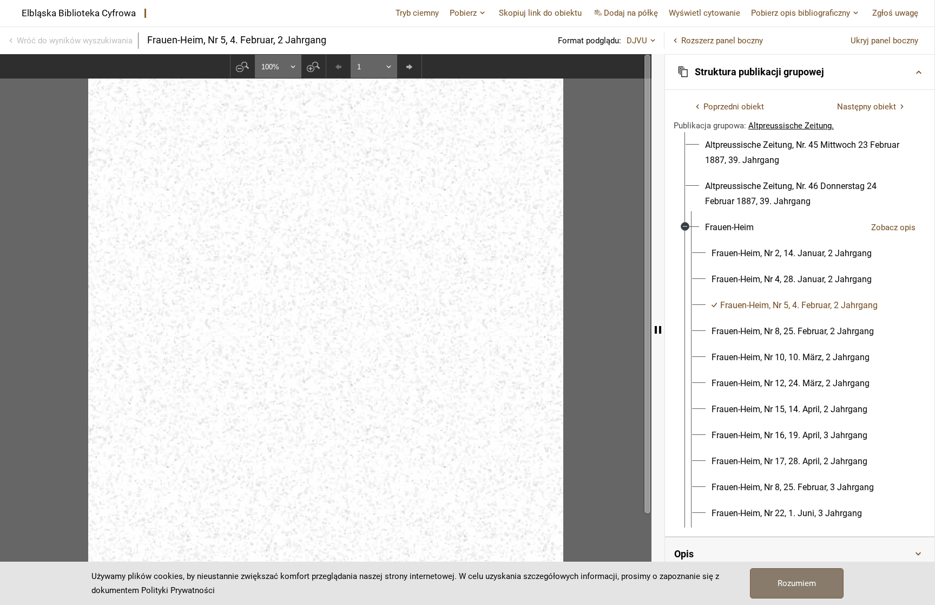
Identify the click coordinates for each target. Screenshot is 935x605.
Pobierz (463, 13)
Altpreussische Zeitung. (791, 126)
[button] (799, 72)
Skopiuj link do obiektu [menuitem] (540, 13)
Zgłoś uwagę (895, 13)
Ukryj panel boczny (884, 40)
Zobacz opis (893, 227)
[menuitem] (806, 152)
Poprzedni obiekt (733, 107)
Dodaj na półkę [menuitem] (631, 13)
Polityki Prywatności (178, 590)
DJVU (637, 40)
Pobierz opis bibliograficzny (800, 13)
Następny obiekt (866, 107)
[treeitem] (800, 152)
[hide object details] (657, 329)
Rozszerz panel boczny (722, 40)
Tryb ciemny (417, 13)
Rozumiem (797, 583)
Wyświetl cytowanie (704, 13)
